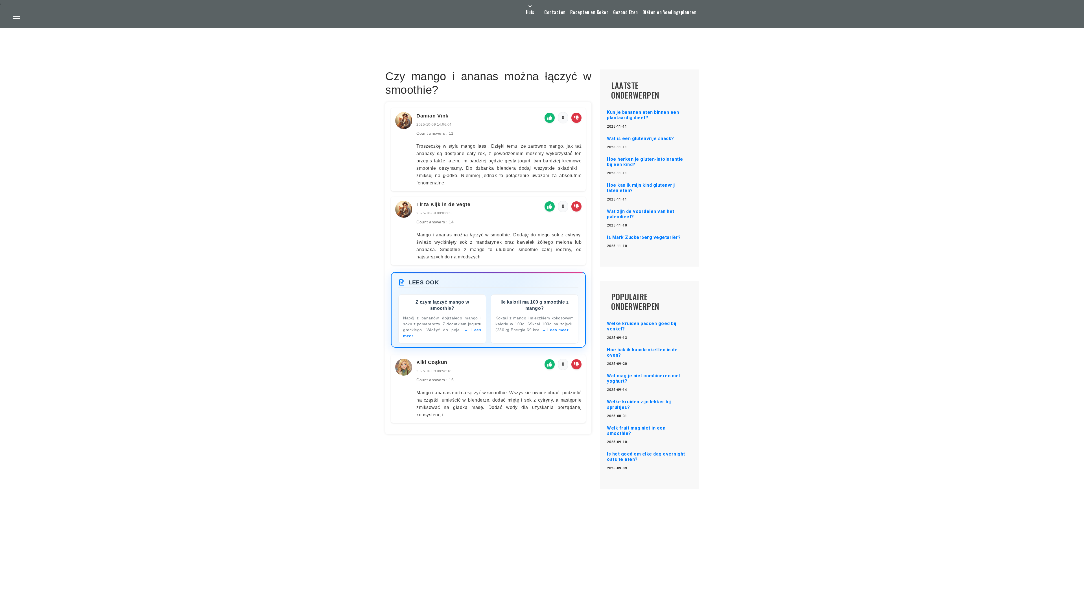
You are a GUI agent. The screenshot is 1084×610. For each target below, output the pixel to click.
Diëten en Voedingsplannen (669, 12)
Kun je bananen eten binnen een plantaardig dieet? (643, 115)
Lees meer (558, 330)
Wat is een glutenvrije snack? (640, 138)
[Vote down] (576, 118)
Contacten (555, 12)
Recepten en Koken (589, 12)
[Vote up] (550, 118)
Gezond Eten (625, 12)
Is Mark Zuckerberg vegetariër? (644, 237)
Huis (530, 12)
